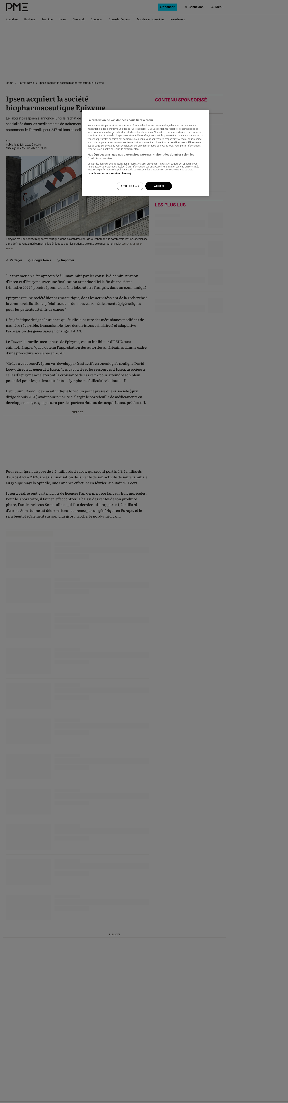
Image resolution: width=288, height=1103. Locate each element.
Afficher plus (130, 186)
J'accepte (158, 186)
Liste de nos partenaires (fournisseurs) (109, 173)
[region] (145, 153)
